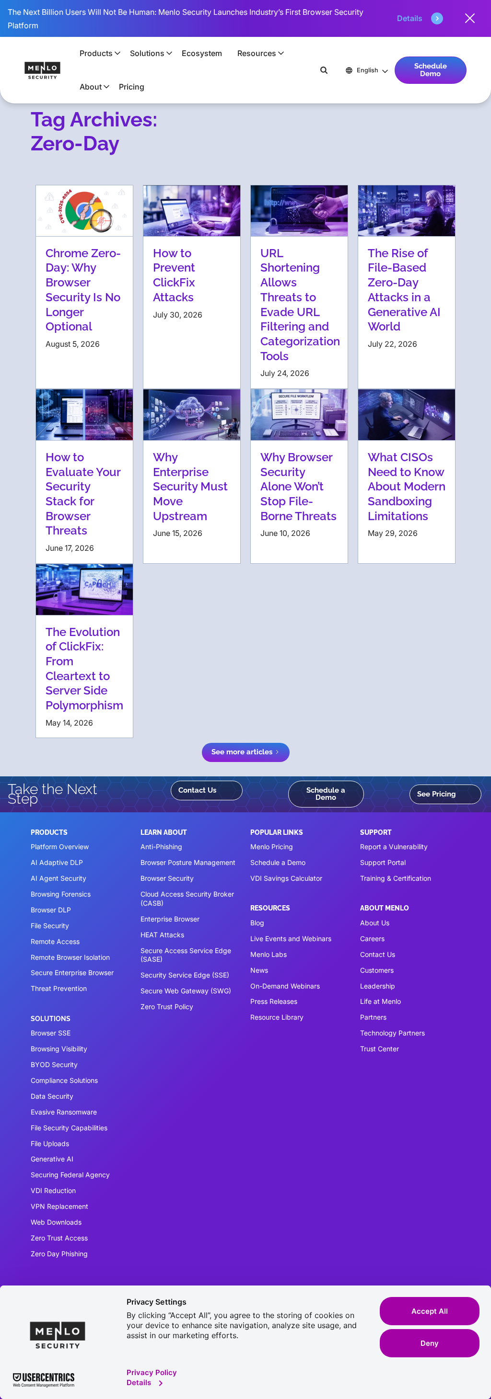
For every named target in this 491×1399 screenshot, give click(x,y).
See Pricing (436, 794)
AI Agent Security (58, 878)
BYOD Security (54, 1064)
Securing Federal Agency (70, 1175)
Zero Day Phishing (59, 1254)
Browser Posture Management (187, 862)
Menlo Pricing (271, 846)
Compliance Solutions (64, 1080)
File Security (50, 925)
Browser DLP (51, 910)
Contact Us (197, 790)
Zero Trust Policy (166, 1006)
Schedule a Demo (325, 794)
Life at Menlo (380, 1001)
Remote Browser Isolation (70, 957)
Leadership (377, 986)
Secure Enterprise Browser (72, 972)
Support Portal (383, 862)
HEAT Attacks (162, 935)
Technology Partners (392, 1033)
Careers (372, 938)
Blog (257, 923)
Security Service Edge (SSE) (184, 975)
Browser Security (167, 878)
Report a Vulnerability (394, 846)
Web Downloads (56, 1222)
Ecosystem (202, 53)
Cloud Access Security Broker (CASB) (187, 898)
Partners (373, 1017)
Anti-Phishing (161, 846)
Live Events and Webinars (290, 938)
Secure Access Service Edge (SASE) (185, 955)
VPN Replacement (59, 1206)
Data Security (52, 1096)
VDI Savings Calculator (286, 878)
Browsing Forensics (61, 894)
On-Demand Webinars (285, 986)
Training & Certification (395, 878)
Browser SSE (50, 1033)
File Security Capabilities (69, 1128)
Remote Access (55, 941)
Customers (377, 970)
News (259, 970)
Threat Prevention (59, 988)
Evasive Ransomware (64, 1112)
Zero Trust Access (59, 1238)
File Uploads (50, 1143)
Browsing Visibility (59, 1049)
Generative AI (52, 1159)
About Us (374, 923)
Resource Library (277, 1017)
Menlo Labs (268, 954)
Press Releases (273, 1001)
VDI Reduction (53, 1190)
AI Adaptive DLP (57, 862)
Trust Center (379, 1049)
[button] (97, 53)
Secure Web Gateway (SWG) (185, 991)
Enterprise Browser (169, 919)
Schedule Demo (430, 70)
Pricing (131, 86)
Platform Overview (60, 846)
